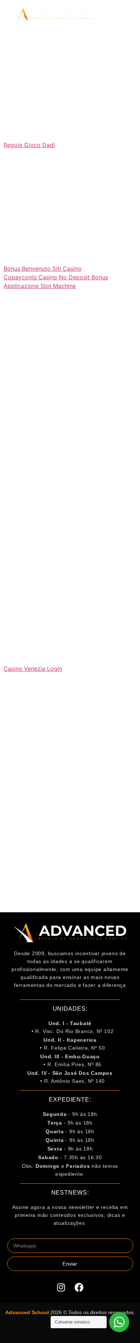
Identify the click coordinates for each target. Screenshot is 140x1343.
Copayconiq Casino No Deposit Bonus (56, 277)
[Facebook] (79, 1287)
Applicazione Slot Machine (40, 285)
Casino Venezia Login (33, 668)
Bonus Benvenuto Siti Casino (42, 268)
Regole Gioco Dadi (29, 145)
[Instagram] (61, 1287)
